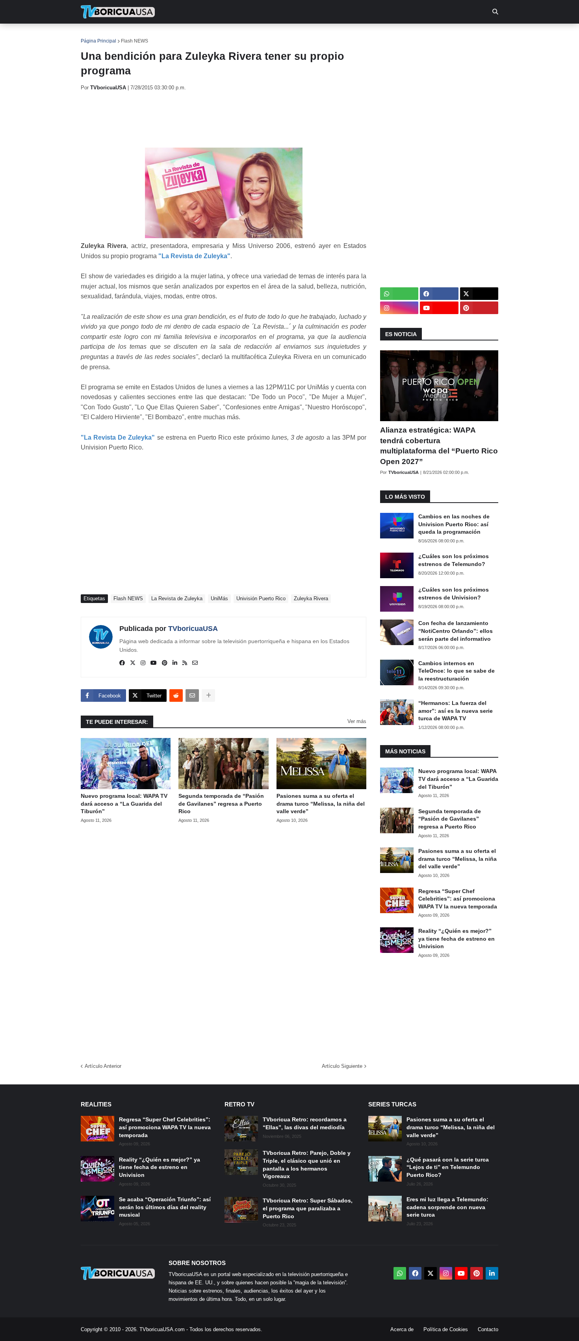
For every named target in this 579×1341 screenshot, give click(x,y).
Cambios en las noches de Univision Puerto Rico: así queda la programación (454, 524)
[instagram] (143, 663)
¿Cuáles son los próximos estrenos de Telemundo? (453, 560)
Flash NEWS (134, 41)
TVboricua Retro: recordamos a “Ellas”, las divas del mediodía (305, 1123)
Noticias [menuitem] (128, 35)
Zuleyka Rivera (311, 598)
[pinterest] (164, 663)
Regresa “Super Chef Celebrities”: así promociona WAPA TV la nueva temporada (457, 899)
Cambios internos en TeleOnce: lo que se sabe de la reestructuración (456, 671)
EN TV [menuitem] (167, 35)
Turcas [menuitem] (244, 35)
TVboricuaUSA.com (162, 1329)
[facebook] (122, 663)
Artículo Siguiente (342, 1066)
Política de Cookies (445, 1329)
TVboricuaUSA (193, 629)
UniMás (219, 598)
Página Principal (98, 41)
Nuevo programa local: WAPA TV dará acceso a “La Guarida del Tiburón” (124, 803)
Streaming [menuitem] (284, 35)
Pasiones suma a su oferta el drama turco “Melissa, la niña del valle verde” (321, 803)
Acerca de (402, 1329)
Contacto (488, 1329)
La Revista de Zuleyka (176, 598)
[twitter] (132, 663)
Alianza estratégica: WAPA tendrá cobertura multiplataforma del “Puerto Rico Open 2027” (439, 446)
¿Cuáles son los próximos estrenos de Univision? (453, 593)
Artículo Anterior (103, 1066)
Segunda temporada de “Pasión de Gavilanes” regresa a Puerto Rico (221, 803)
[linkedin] (175, 663)
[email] (195, 663)
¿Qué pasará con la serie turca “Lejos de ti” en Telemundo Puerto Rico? (447, 1167)
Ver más (356, 721)
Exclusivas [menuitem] (330, 35)
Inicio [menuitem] (95, 35)
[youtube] (153, 663)
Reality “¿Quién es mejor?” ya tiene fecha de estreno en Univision (456, 938)
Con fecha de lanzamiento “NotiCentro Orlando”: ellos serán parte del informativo (455, 631)
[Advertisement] (224, 119)
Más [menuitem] (396, 35)
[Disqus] (223, 940)
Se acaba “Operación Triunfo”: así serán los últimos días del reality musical (165, 1207)
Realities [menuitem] (207, 35)
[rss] (184, 663)
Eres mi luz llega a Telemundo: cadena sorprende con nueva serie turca (447, 1207)
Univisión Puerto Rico (261, 598)
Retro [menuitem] (368, 35)
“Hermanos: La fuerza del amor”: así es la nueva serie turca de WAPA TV (455, 710)
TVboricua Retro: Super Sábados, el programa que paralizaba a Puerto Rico (308, 1208)
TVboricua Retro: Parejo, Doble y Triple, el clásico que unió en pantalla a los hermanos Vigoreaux (307, 1164)
